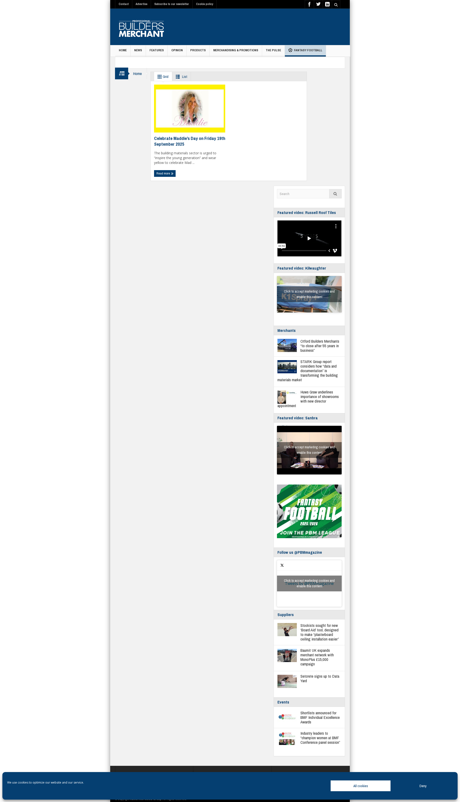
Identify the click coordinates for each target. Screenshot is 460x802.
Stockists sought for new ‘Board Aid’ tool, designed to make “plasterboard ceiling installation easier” (319, 632)
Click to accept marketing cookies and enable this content (309, 294)
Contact (124, 4)
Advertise (141, 4)
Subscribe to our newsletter (171, 4)
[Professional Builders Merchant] (141, 26)
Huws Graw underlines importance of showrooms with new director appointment (308, 399)
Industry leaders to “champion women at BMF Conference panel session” (320, 737)
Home (123, 50)
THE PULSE (273, 50)
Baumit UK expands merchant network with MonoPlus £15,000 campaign (317, 657)
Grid (165, 76)
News (138, 50)
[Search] (335, 193)
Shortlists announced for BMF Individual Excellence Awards (320, 717)
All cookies (360, 785)
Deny (423, 785)
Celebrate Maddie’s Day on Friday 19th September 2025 (189, 141)
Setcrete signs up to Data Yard (319, 678)
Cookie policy (204, 4)
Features (157, 50)
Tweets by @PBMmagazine (309, 583)
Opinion (177, 50)
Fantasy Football (308, 50)
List (184, 76)
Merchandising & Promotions (235, 50)
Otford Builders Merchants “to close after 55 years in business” (319, 345)
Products (198, 50)
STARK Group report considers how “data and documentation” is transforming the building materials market (307, 370)
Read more (163, 173)
